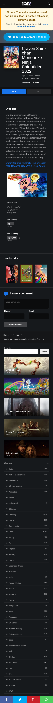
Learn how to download (32, 25)
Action (11, 469)
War (10, 674)
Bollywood (13, 503)
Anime (11, 498)
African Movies (15, 486)
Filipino (12, 549)
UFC (10, 668)
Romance (13, 617)
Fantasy (12, 543)
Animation (26, 82)
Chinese (12, 509)
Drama (11, 532)
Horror (12, 560)
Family (11, 537)
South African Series (17, 646)
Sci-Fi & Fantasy (15, 628)
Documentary (14, 526)
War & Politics (15, 680)
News (11, 600)
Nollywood (13, 606)
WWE (11, 691)
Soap (11, 640)
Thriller (12, 657)
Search (7, 348)
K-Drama (12, 572)
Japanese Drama (16, 566)
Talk (10, 651)
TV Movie (13, 663)
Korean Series (15, 583)
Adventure (13, 480)
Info (14, 91)
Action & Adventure (17, 475)
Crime (11, 520)
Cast (39, 91)
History (12, 554)
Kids (11, 577)
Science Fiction (15, 634)
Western (12, 685)
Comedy (36, 82)
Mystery (12, 594)
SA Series (13, 623)
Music (11, 589)
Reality (11, 611)
